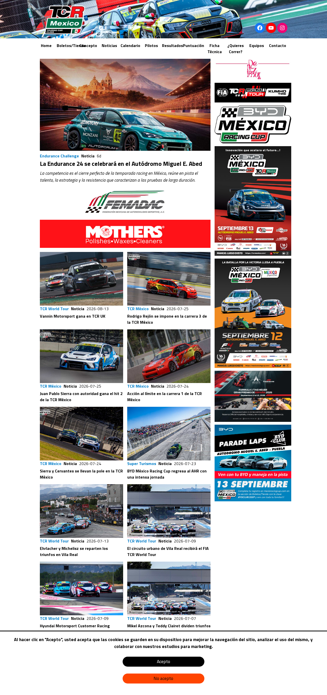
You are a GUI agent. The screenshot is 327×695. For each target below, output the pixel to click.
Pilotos (151, 45)
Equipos (256, 45)
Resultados (172, 45)
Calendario (130, 45)
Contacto (277, 45)
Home (46, 45)
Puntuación (193, 45)
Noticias (109, 45)
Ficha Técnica (214, 48)
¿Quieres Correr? (235, 48)
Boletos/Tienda (71, 45)
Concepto (88, 45)
